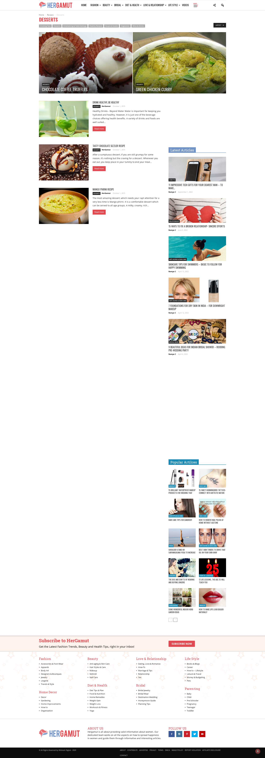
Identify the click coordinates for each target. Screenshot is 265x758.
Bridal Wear (174, 342)
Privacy (153, 750)
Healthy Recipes (96, 26)
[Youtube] (202, 734)
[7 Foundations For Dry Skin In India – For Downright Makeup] (197, 292)
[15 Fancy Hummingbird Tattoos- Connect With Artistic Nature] (212, 478)
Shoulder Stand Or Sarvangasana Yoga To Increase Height (182, 552)
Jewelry (44, 677)
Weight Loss (95, 704)
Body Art (203, 486)
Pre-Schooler (192, 700)
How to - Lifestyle (206, 576)
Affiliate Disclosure (211, 750)
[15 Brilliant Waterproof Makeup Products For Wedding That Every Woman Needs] (182, 478)
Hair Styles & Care (176, 516)
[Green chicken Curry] (179, 72)
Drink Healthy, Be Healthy (106, 102)
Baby (189, 693)
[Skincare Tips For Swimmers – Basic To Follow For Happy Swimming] (197, 250)
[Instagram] (179, 734)
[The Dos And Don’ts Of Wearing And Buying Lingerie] (182, 567)
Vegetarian (125, 26)
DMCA (167, 750)
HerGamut (106, 106)
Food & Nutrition (97, 693)
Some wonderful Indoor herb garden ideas (181, 611)
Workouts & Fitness (98, 707)
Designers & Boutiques (51, 674)
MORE (195, 5)
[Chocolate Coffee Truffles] (85, 72)
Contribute (132, 750)
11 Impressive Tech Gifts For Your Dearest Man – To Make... (196, 186)
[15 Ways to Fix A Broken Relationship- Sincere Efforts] (197, 212)
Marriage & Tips (145, 670)
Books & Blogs (193, 663)
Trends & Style (47, 684)
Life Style (173, 5)
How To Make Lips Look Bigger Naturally (211, 611)
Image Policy (177, 750)
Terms (160, 750)
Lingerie (172, 576)
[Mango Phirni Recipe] (64, 206)
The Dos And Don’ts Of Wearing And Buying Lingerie (181, 581)
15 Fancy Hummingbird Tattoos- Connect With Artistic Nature (212, 491)
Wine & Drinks (138, 26)
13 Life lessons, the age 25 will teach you (212, 581)
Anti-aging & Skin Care (177, 259)
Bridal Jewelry (144, 690)
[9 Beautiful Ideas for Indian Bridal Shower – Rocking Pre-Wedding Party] (197, 333)
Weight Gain (95, 700)
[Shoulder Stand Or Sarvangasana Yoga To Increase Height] (182, 537)
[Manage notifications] (257, 751)
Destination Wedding (147, 697)
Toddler (190, 710)
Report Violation (193, 750)
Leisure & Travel (194, 674)
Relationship (174, 221)
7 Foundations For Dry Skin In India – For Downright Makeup (197, 307)
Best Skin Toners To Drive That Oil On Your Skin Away (212, 551)
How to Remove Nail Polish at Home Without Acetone (211, 521)
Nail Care (203, 516)
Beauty (106, 5)
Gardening (173, 605)
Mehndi (93, 674)
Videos (185, 5)
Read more (99, 129)
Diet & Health (132, 5)
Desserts (57, 26)
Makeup (172, 486)
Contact (124, 755)
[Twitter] (195, 734)
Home (83, 5)
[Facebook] (172, 734)
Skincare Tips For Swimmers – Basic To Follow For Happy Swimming (195, 266)
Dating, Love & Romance (149, 663)
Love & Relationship (153, 5)
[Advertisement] (194, 122)
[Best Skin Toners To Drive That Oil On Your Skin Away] (212, 537)
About (123, 750)
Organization (47, 710)
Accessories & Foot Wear (52, 663)
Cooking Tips (45, 26)
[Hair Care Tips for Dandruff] (182, 508)
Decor (43, 697)
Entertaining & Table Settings (74, 26)
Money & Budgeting (196, 677)
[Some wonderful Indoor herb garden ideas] (182, 597)
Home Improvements (51, 704)
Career (190, 667)
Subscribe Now (182, 643)
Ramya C (172, 192)
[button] (214, 5)
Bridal (117, 5)
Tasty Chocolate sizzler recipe (109, 146)
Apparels (45, 667)
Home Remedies (97, 697)
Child (189, 697)
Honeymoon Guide (147, 700)
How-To (172, 180)
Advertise (143, 750)
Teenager (191, 707)
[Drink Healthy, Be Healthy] (64, 119)
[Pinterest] (187, 734)
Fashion (94, 5)
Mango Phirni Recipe (103, 189)
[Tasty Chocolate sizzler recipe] (64, 162)
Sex (139, 677)
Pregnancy (191, 704)
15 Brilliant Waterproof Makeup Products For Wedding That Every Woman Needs (182, 493)
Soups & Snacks (111, 26)
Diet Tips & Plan (97, 690)
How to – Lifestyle (195, 670)
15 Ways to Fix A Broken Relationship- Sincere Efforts (197, 226)
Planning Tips (144, 704)
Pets (189, 680)
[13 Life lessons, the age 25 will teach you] (212, 567)
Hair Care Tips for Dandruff (180, 519)
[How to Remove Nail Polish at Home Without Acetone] (212, 508)
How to (44, 707)
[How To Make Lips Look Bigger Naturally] (212, 597)
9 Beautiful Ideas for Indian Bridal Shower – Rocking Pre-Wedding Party (197, 348)
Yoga (171, 546)
